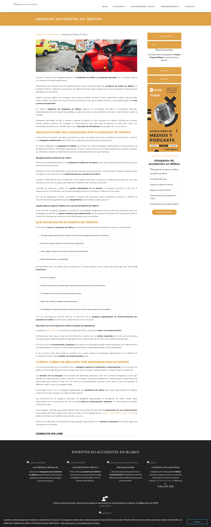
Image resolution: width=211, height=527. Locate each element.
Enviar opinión (105, 506)
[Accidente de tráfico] (76, 463)
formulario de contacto (165, 481)
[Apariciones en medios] (164, 151)
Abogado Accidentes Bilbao (47, 34)
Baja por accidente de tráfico (161, 185)
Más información (164, 212)
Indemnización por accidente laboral (164, 204)
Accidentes (118, 6)
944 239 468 (165, 36)
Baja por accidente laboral (160, 190)
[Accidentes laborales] (36, 463)
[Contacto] (152, 463)
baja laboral (53, 330)
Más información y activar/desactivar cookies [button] (80, 523)
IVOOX (164, 79)
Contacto (190, 6)
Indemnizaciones (169, 6)
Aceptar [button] (197, 522)
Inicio (105, 6)
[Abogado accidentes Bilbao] (25, 4)
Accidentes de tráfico (158, 174)
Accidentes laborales (158, 179)
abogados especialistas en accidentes (118, 413)
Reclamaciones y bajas (142, 6)
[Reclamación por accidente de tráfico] (122, 463)
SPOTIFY (164, 71)
